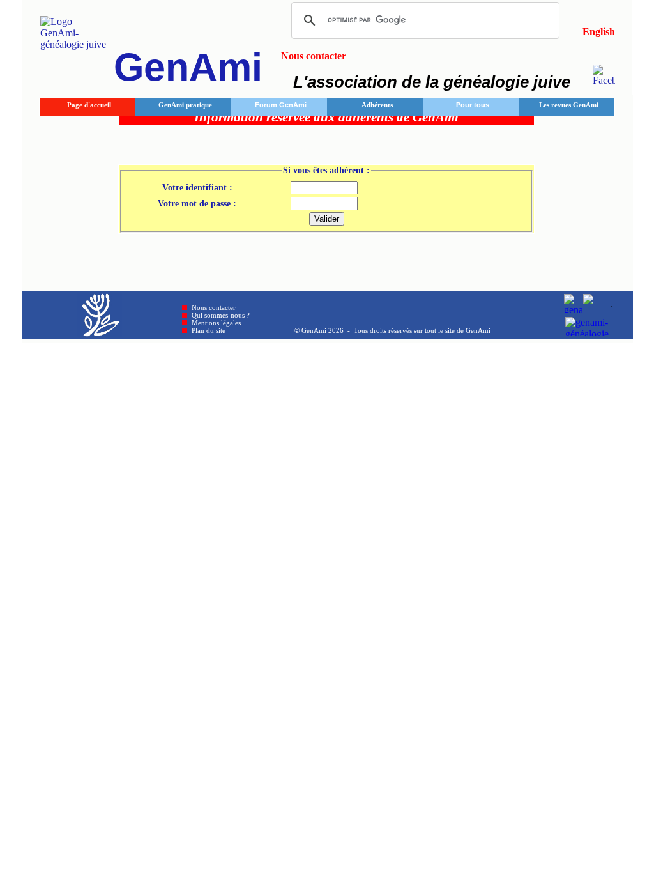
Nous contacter (214, 307)
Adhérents (377, 105)
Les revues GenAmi (568, 105)
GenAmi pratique (185, 105)
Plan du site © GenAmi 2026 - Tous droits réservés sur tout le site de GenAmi (341, 330)
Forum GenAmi (281, 105)
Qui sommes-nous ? (221, 315)
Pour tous (472, 105)
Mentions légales (216, 323)
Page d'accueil (89, 105)
